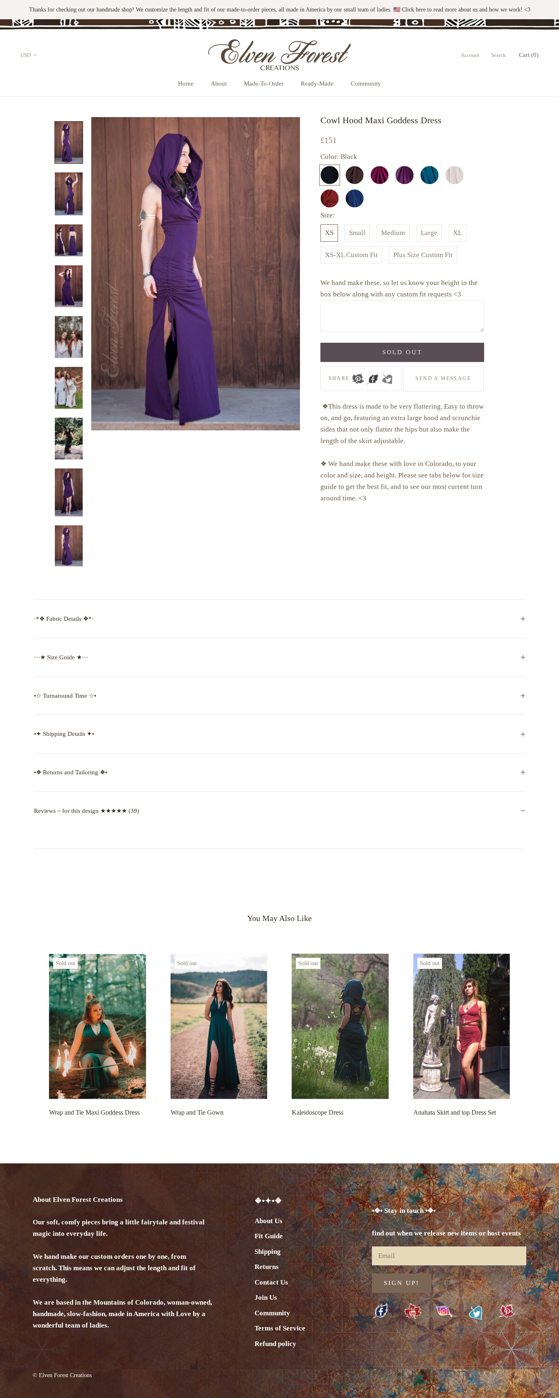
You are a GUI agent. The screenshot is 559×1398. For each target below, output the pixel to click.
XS (329, 233)
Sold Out (402, 352)
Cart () (529, 55)
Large (429, 233)
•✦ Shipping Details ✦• (64, 734)
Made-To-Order (264, 83)
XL (457, 233)
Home (186, 83)
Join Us (266, 1297)
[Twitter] (387, 376)
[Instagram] (444, 1311)
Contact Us (271, 1282)
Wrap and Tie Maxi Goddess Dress (94, 1112)
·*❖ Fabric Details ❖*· (64, 618)
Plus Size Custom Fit (423, 255)
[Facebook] (372, 376)
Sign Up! (401, 1283)
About (219, 83)
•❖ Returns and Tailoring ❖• (70, 772)
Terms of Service (280, 1328)
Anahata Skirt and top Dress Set (454, 1112)
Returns (267, 1267)
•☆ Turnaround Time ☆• (65, 695)
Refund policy (275, 1344)
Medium (393, 233)
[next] (533, 1033)
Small (357, 233)
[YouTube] (412, 1312)
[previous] (25, 1033)
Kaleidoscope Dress (317, 1112)
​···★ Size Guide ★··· (61, 657)
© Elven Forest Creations (62, 1375)
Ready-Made (317, 83)
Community (366, 83)
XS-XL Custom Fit (351, 255)
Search (498, 55)
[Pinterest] (358, 376)
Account (470, 55)
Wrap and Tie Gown (197, 1112)
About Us (268, 1221)
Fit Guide (269, 1236)
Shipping (268, 1251)
